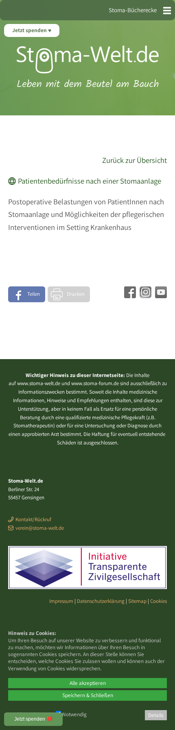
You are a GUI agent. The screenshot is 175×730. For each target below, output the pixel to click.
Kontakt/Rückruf (33, 519)
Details (156, 715)
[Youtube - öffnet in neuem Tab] (160, 295)
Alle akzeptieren (88, 683)
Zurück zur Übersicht (134, 160)
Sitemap (137, 601)
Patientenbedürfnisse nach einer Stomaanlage (89, 181)
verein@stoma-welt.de (39, 527)
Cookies (158, 601)
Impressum (61, 601)
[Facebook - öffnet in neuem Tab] (129, 295)
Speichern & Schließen (87, 695)
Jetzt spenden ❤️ (33, 719)
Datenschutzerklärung (101, 601)
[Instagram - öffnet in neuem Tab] (144, 295)
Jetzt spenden (30, 30)
